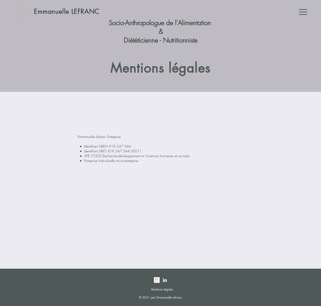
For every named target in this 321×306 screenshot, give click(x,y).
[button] (303, 12)
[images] (157, 280)
